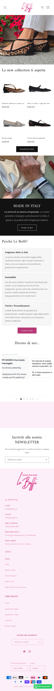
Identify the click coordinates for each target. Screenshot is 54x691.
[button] (5, 7)
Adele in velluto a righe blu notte (38, 104)
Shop (7, 564)
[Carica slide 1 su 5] (20, 399)
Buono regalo (10, 626)
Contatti (8, 620)
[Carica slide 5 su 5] (33, 399)
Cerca (7, 603)
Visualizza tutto (27, 149)
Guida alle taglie (11, 609)
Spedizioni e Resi (12, 614)
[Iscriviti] (46, 460)
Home (7, 558)
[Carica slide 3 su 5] (27, 399)
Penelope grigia (7, 138)
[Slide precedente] (16, 399)
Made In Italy (10, 570)
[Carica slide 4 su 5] (30, 399)
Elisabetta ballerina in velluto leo (13, 104)
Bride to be (9, 581)
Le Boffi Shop (23, 686)
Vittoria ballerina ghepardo (36, 138)
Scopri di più (27, 227)
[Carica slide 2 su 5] (23, 399)
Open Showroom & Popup (15, 587)
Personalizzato (11, 576)
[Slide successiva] (37, 399)
